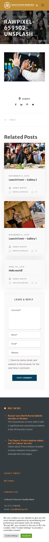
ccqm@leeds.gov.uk (18, 509)
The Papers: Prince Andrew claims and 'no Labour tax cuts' (26, 442)
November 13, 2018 (19, 176)
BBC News (14, 408)
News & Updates (20, 192)
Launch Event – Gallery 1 (23, 238)
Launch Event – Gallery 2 (23, 179)
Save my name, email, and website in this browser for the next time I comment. (23, 364)
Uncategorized (20, 283)
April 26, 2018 (16, 267)
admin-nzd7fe (20, 188)
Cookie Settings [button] (11, 536)
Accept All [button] (26, 536)
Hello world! (15, 270)
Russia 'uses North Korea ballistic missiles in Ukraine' (25, 417)
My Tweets (9, 481)
